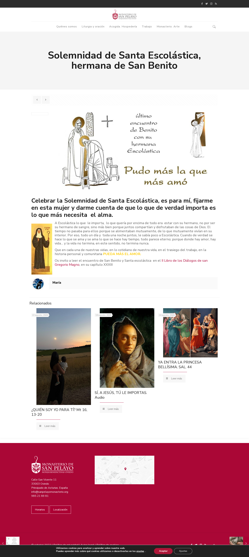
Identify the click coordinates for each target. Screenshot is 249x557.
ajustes (140, 551)
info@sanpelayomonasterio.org (49, 492)
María (57, 282)
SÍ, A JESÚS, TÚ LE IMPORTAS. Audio (121, 395)
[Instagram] (211, 3)
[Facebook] (202, 3)
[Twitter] (207, 3)
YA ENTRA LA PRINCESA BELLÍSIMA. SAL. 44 (180, 365)
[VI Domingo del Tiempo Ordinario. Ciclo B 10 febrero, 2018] (239, 543)
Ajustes (183, 551)
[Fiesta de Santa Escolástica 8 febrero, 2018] (9, 543)
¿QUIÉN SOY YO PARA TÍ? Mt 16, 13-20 (59, 412)
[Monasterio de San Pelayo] (124, 14)
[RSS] (216, 3)
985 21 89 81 (40, 496)
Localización (60, 509)
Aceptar (163, 551)
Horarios (40, 509)
